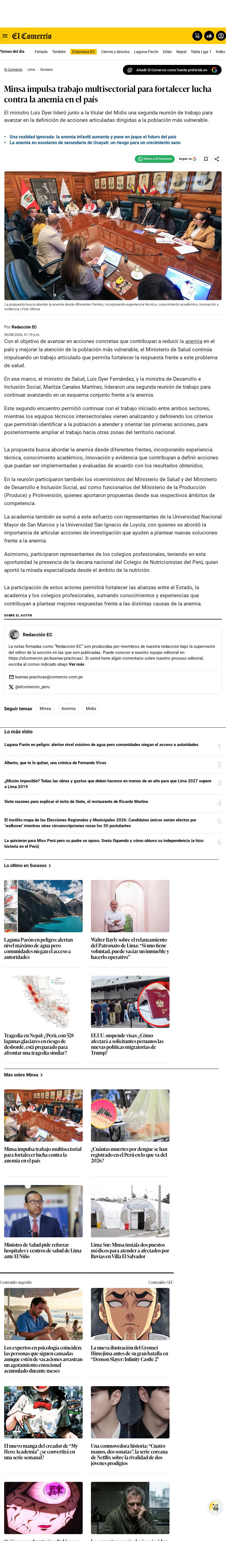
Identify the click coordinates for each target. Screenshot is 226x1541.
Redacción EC (24, 327)
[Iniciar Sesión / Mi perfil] (221, 36)
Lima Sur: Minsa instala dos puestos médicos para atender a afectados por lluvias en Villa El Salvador (130, 1414)
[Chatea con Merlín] (197, 36)
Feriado (41, 52)
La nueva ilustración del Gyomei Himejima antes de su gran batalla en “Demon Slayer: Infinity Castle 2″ (129, 1517)
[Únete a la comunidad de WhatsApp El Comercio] (155, 159)
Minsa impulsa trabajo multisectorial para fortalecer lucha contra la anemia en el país (43, 1318)
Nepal (181, 52)
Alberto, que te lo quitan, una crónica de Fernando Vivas (55, 925)
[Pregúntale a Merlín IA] (215, 1507)
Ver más (76, 827)
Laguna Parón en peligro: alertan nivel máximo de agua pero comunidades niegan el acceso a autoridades (101, 907)
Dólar (167, 52)
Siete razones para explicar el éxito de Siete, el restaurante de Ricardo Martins (76, 964)
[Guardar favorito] (206, 159)
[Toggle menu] (5, 36)
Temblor (59, 52)
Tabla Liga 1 (201, 52)
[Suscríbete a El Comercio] (208, 36)
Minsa (45, 871)
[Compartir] (217, 159)
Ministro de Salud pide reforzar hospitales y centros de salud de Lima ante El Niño (43, 1414)
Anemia (68, 871)
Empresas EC (83, 52)
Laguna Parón (146, 52)
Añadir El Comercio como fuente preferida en (171, 70)
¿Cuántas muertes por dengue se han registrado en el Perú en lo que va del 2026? (129, 1318)
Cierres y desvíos (115, 52)
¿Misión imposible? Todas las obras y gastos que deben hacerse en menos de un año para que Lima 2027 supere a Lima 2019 (107, 947)
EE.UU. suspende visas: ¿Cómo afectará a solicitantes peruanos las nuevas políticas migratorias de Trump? (127, 1207)
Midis (91, 871)
